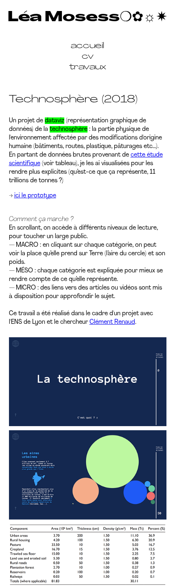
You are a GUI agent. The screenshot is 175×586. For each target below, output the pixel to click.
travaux (87, 67)
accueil (87, 46)
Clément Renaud (112, 322)
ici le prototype (35, 195)
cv (88, 57)
